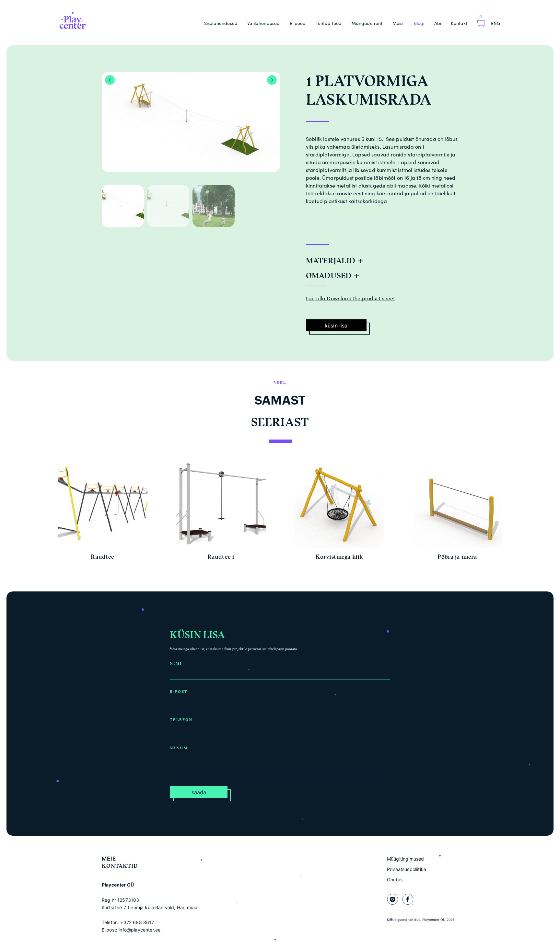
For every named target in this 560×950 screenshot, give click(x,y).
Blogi (419, 23)
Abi (437, 23)
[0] (481, 24)
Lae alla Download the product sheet (350, 298)
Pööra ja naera (457, 556)
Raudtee (102, 556)
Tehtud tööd (329, 23)
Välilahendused (263, 23)
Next (272, 80)
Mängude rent (367, 23)
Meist (398, 23)
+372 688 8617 (137, 922)
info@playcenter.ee (139, 930)
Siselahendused (221, 23)
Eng (495, 23)
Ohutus (394, 879)
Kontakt (459, 23)
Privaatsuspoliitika (406, 869)
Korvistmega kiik (339, 556)
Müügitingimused (405, 859)
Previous (110, 80)
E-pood (298, 23)
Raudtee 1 (220, 556)
